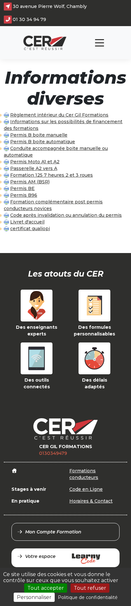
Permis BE (22, 188)
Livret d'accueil (27, 222)
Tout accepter (45, 588)
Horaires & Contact (91, 501)
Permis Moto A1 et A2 (34, 162)
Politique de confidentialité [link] (88, 597)
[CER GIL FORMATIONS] (45, 43)
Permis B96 (23, 195)
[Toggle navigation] (99, 43)
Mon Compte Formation (53, 532)
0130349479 (53, 453)
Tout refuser (90, 588)
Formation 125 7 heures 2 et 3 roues (51, 175)
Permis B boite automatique (42, 141)
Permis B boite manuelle (38, 135)
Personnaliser (34, 597)
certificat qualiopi (30, 228)
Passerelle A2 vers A (33, 168)
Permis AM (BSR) (30, 182)
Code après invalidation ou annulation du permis (66, 215)
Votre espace (40, 556)
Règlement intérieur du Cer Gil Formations (59, 115)
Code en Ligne (86, 489)
